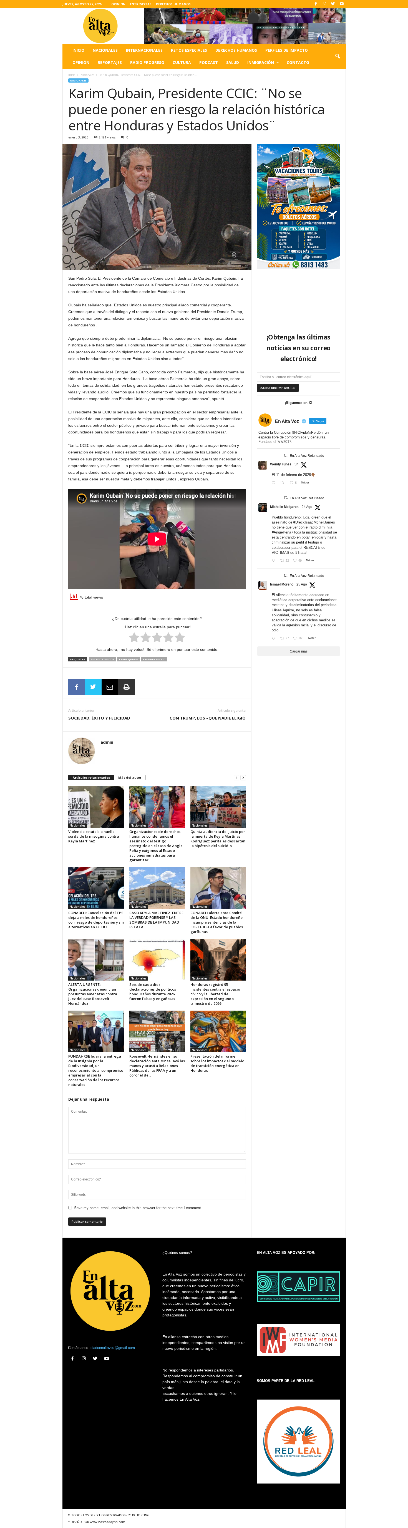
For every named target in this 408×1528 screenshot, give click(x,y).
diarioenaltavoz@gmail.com (112, 1348)
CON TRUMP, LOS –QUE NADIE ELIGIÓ (208, 718)
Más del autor (129, 777)
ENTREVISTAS (141, 4)
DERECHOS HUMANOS (173, 4)
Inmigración (260, 62)
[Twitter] (333, 4)
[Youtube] (341, 4)
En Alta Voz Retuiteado (307, 456)
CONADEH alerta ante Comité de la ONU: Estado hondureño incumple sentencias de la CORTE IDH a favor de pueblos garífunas (216, 922)
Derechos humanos (236, 50)
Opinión (80, 62)
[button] (337, 56)
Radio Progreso (147, 62)
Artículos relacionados (91, 777)
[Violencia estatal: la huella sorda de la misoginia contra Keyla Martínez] (96, 807)
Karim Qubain (128, 659)
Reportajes (110, 62)
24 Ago (307, 507)
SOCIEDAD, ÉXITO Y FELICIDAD (99, 718)
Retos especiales (189, 50)
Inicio (78, 50)
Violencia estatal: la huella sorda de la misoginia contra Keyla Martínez (93, 836)
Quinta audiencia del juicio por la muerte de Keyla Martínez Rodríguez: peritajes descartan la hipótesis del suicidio (217, 838)
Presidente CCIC (154, 659)
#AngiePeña (281, 532)
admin (106, 742)
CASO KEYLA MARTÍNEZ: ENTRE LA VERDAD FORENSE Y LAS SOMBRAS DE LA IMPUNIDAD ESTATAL (156, 919)
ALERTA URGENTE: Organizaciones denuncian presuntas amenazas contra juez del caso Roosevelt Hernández (92, 994)
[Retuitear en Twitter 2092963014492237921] (283, 483)
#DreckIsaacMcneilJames (314, 522)
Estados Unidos (102, 659)
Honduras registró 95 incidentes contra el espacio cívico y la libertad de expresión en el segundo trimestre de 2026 (215, 994)
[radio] (134, 638)
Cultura (182, 62)
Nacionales (105, 50)
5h (296, 464)
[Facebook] (316, 4)
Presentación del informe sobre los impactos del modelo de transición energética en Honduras (217, 1063)
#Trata (300, 552)
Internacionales (144, 50)
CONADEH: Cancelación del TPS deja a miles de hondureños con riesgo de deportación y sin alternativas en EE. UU (96, 919)
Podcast (208, 62)
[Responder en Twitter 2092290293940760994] (274, 638)
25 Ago (301, 584)
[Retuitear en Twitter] (286, 455)
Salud (232, 62)
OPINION (118, 4)
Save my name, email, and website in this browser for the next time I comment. (138, 1208)
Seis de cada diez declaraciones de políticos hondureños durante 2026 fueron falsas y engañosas (152, 991)
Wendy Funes (280, 464)
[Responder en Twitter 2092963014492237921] (274, 483)
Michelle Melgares (284, 507)
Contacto (298, 62)
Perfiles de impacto (286, 50)
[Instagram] (324, 4)
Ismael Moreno (281, 584)
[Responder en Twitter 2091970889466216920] (274, 560)
